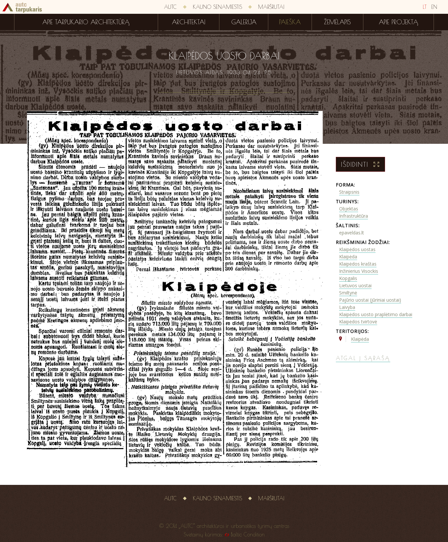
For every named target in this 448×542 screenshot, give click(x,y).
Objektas (348, 209)
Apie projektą (398, 22)
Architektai (188, 22)
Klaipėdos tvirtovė (358, 321)
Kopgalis (348, 278)
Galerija (243, 22)
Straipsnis (349, 192)
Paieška (290, 22)
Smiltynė (348, 293)
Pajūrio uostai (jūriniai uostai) (370, 300)
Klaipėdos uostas (357, 249)
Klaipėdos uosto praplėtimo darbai (375, 314)
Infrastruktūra (353, 216)
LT (425, 7)
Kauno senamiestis (217, 7)
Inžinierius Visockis (358, 271)
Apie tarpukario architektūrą (86, 22)
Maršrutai (271, 7)
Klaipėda (348, 256)
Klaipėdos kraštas (358, 264)
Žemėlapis (337, 22)
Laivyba (347, 307)
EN (434, 7)
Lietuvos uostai (355, 285)
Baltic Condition (248, 534)
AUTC (170, 7)
